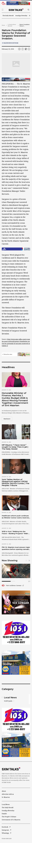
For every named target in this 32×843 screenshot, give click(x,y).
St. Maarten (6, 797)
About (4, 791)
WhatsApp (5, 833)
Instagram (5, 830)
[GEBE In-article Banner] (16, 249)
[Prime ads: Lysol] (16, 602)
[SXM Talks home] (16, 9)
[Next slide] (29, 560)
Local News (6, 804)
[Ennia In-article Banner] (16, 354)
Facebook (5, 827)
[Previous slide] (26, 560)
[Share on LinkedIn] (29, 49)
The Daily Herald (8, 15)
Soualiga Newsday (21, 15)
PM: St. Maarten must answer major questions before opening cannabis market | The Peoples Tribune (16, 548)
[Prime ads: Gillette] (16, 633)
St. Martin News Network (12, 25)
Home (3, 25)
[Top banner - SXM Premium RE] (16, 3)
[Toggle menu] (2, 9)
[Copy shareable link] (19, 49)
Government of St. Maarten (11, 820)
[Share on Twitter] (26, 49)
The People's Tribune (9, 817)
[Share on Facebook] (22, 49)
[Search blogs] (28, 9)
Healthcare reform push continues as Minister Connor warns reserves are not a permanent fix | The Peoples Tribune (15, 517)
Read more (8, 419)
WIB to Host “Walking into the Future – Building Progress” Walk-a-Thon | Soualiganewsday (16, 533)
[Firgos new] (16, 663)
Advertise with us (8, 794)
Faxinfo (4, 814)
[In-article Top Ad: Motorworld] (16, 79)
